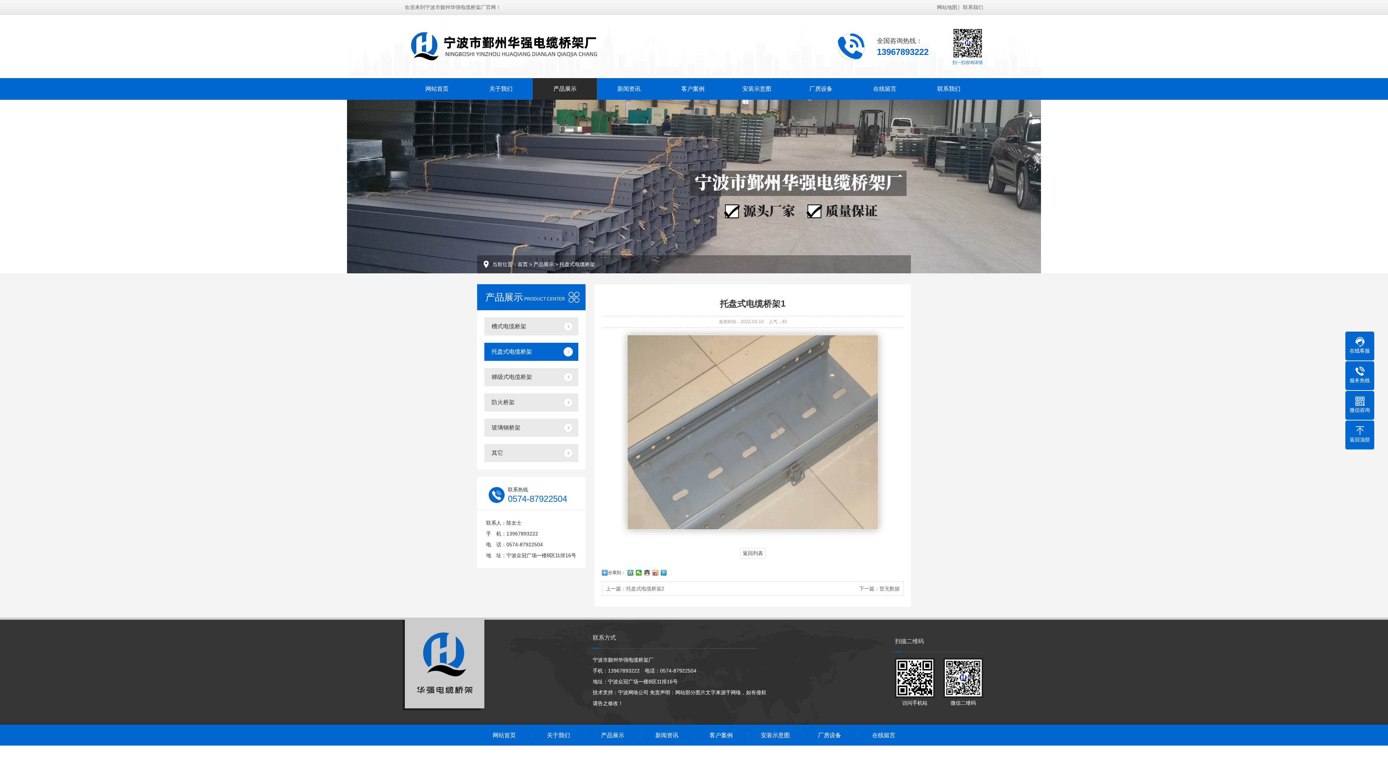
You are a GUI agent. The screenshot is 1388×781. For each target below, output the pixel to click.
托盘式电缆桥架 (577, 264)
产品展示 (565, 89)
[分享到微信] (639, 573)
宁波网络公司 (633, 692)
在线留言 (884, 89)
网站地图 (947, 7)
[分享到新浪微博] (655, 573)
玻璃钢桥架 (506, 427)
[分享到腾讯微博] (664, 573)
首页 (523, 264)
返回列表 (753, 553)
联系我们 (973, 7)
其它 (497, 453)
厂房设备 (820, 89)
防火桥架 (503, 402)
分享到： (616, 572)
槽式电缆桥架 (509, 326)
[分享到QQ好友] (647, 573)
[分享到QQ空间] (630, 573)
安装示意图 (756, 89)
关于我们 (501, 89)
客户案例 (692, 89)
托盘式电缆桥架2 (645, 589)
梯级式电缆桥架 (512, 377)
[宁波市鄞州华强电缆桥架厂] (519, 46)
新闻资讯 (629, 89)
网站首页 (437, 89)
